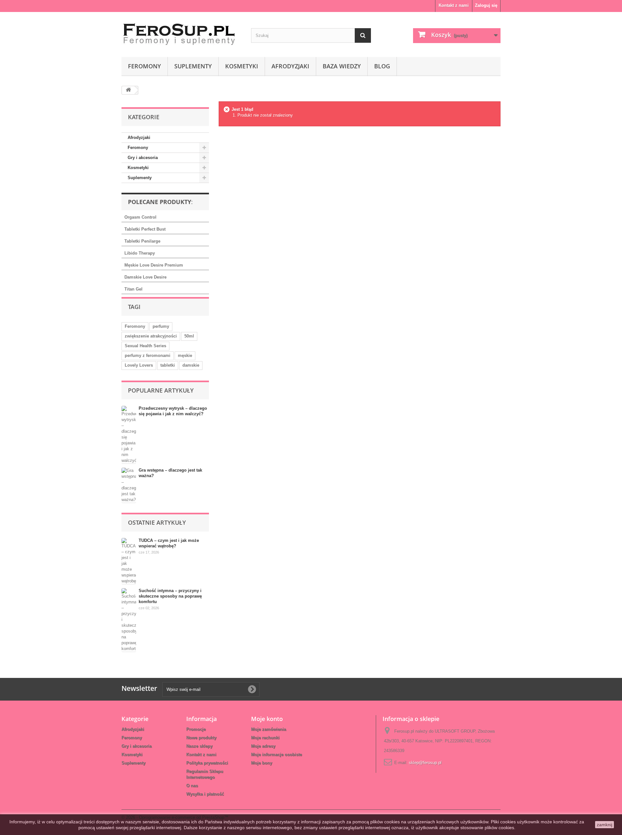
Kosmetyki (241, 66)
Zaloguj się (486, 5)
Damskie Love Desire (145, 277)
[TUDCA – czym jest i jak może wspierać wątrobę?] (128, 561)
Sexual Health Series (145, 345)
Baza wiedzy (342, 66)
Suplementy (193, 66)
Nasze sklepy (199, 746)
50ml (189, 336)
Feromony (144, 66)
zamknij (604, 824)
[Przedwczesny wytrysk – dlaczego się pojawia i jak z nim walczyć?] (128, 435)
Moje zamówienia (268, 729)
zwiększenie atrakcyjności (151, 336)
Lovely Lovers (139, 365)
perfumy (161, 326)
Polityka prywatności (207, 763)
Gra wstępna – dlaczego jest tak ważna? (170, 473)
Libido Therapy (139, 253)
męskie (185, 355)
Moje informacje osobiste (276, 754)
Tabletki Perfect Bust (145, 229)
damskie (190, 365)
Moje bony (261, 763)
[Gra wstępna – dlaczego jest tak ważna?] (128, 485)
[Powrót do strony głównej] (128, 90)
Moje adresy (263, 746)
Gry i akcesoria (143, 157)
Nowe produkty (201, 737)
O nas (192, 785)
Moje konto (267, 719)
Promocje (196, 729)
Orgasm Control (140, 217)
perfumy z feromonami (147, 355)
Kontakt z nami (454, 5)
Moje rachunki (265, 737)
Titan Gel (133, 289)
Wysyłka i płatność (205, 794)
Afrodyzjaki (290, 66)
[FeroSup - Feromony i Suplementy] (181, 33)
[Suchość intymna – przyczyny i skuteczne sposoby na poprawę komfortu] (128, 620)
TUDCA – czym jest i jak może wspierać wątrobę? (169, 543)
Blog (382, 66)
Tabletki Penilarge (142, 241)
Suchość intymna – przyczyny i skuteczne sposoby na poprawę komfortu (170, 596)
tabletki (167, 365)
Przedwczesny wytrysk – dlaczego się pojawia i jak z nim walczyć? (173, 411)
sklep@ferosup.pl (425, 762)
